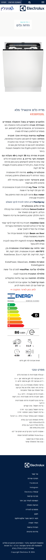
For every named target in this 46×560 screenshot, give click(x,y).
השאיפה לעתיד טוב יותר (29, 500)
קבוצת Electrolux (31, 492)
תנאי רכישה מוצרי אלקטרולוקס (26, 518)
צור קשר (35, 474)
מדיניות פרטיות (32, 531)
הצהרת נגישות (32, 527)
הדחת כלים (23, 25)
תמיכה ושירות (33, 478)
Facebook (34, 483)
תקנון (36, 514)
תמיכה (3, 2)
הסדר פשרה (33, 523)
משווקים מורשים (14, 2)
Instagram (34, 487)
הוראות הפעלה (32, 505)
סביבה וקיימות (32, 496)
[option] (23, 67)
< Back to (25, 22)
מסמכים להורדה (32, 509)
